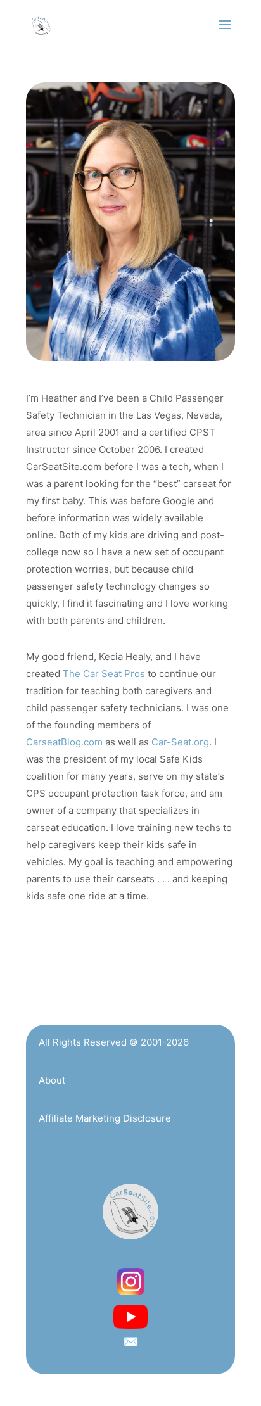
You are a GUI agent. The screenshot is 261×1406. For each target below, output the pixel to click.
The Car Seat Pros (104, 674)
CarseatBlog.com (64, 742)
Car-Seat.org (180, 742)
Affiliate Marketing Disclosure (105, 1118)
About (52, 1080)
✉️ (131, 1341)
